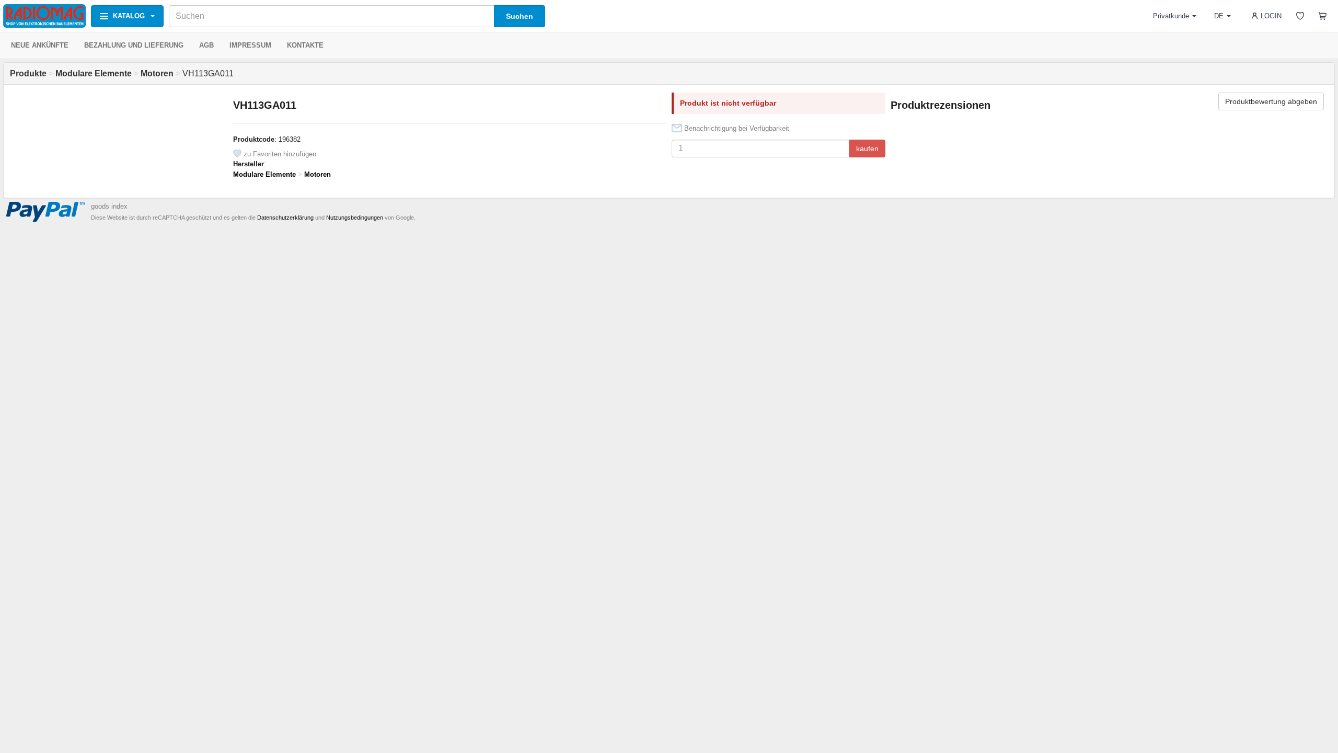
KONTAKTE (305, 45)
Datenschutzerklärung (285, 217)
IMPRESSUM (250, 45)
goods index (109, 206)
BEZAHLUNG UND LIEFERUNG (133, 45)
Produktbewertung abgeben (1271, 101)
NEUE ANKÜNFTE (39, 45)
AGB (206, 45)
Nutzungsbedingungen (354, 217)
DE (1219, 16)
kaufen (867, 148)
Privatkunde (1171, 16)
